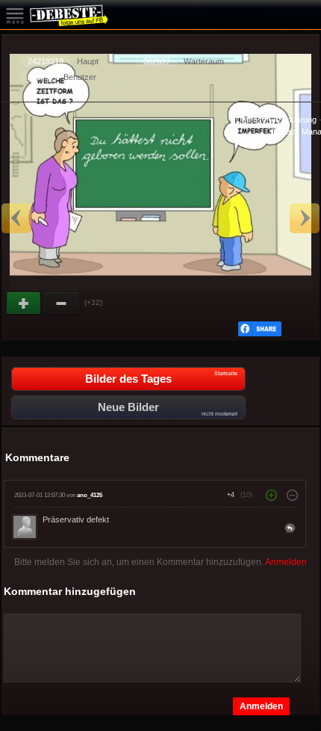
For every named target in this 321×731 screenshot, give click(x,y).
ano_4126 (89, 495)
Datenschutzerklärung (276, 119)
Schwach (62, 303)
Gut (24, 303)
